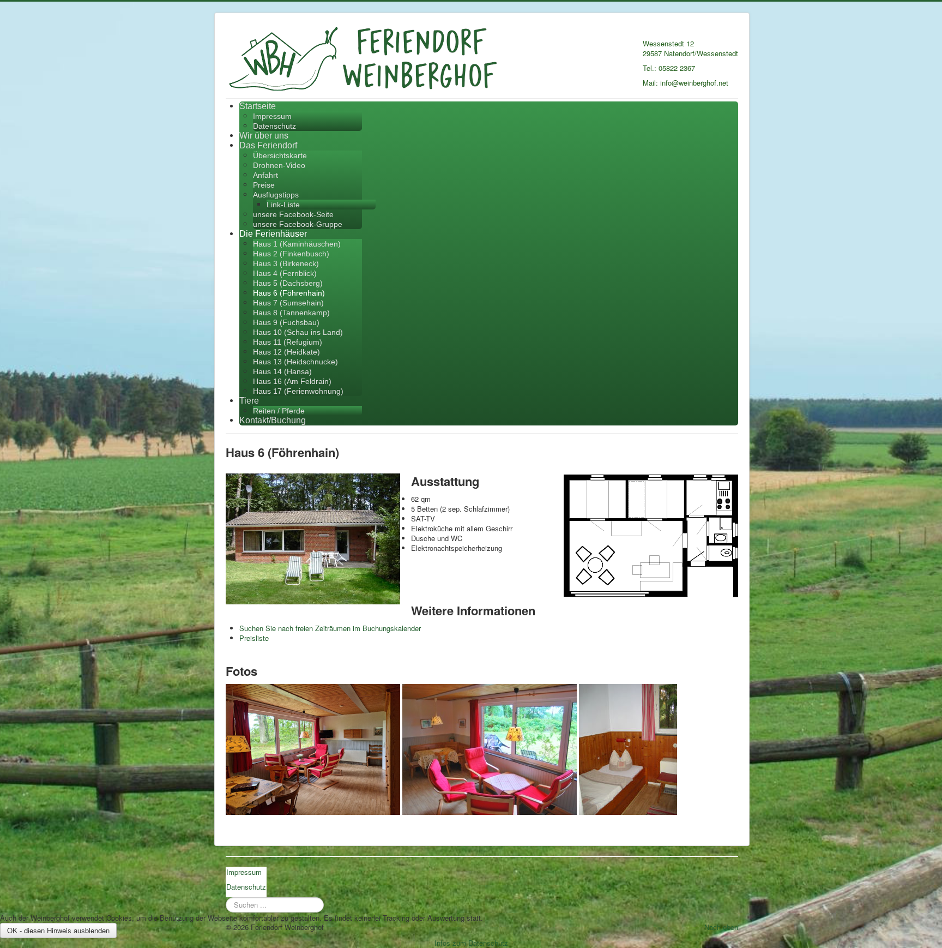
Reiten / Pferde (279, 410)
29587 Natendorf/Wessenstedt (690, 53)
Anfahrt (265, 175)
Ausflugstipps (276, 194)
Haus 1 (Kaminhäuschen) (297, 243)
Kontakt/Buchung (272, 420)
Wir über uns (263, 135)
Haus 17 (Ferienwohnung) (298, 391)
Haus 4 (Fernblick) (285, 273)
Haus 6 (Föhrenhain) (289, 293)
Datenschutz (274, 126)
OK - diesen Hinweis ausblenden (58, 930)
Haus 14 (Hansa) (282, 371)
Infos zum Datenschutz (471, 943)
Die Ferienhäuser (273, 233)
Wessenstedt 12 (668, 43)
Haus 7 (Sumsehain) (288, 302)
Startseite (257, 106)
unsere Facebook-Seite (293, 214)
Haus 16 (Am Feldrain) (292, 381)
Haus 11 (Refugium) (287, 342)
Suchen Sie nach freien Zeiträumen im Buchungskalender (330, 628)
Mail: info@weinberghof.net (685, 82)
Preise (264, 185)
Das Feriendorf (268, 145)
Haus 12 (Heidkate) (286, 351)
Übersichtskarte (280, 155)
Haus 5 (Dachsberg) (288, 283)
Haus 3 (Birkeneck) (286, 263)
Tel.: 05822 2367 (669, 68)
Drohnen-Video (279, 165)
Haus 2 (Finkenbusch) (291, 253)
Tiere (249, 400)
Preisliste (254, 638)
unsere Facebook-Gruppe (297, 224)
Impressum (272, 116)
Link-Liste (283, 204)
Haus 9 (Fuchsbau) (286, 322)
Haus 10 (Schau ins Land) (298, 332)
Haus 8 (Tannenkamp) (291, 312)
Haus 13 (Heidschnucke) (295, 361)
